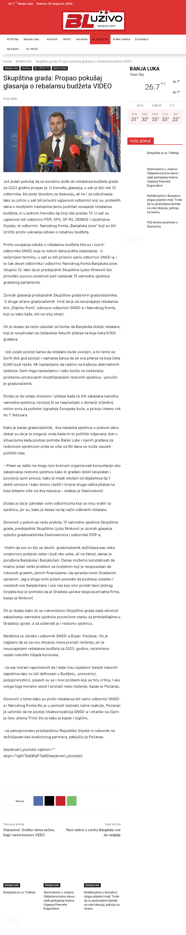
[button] (177, 44)
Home (7, 61)
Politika (26, 68)
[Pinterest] (60, 801)
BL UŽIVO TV (42, 68)
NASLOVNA (59, 68)
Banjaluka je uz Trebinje (19, 892)
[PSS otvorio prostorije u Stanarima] (135, 226)
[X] (49, 801)
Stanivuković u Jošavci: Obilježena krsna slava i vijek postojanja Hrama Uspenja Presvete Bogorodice (59, 900)
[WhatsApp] (72, 801)
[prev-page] (6, 920)
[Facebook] (173, 4)
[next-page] (14, 920)
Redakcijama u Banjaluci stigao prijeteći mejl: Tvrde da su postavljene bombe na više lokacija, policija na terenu (102, 900)
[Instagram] (179, 4)
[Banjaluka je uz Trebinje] (21, 874)
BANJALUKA (24, 61)
